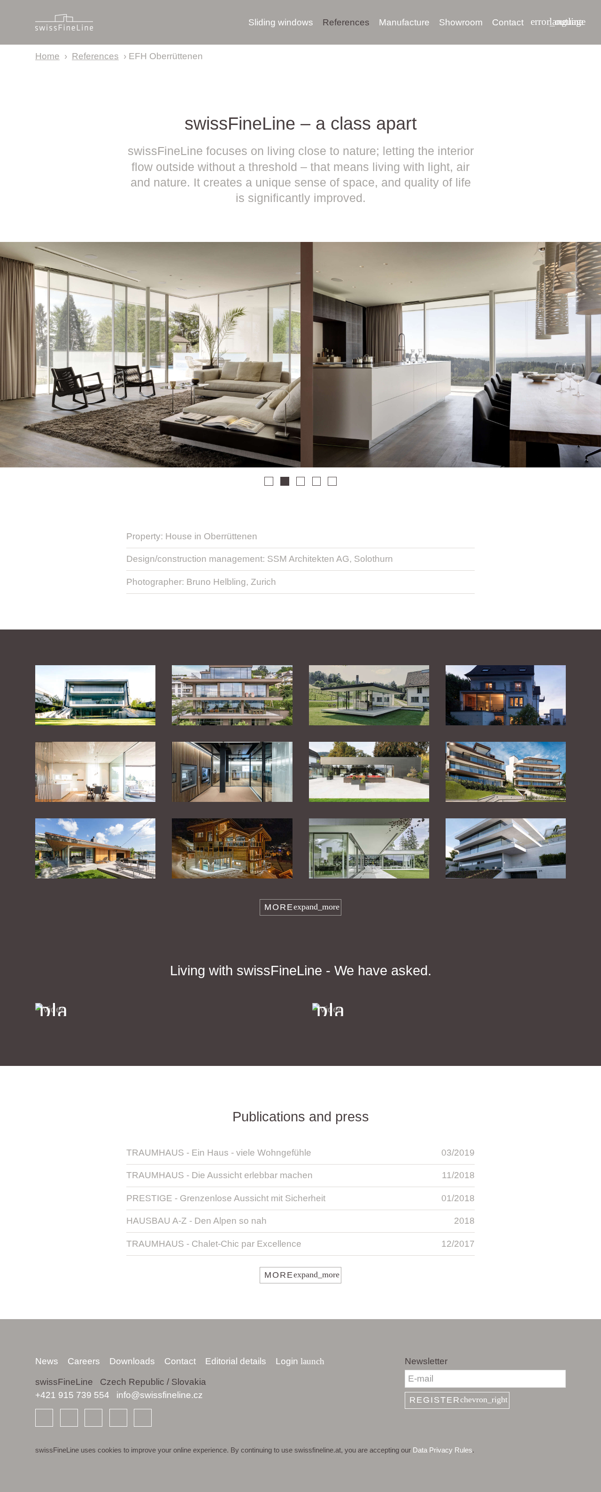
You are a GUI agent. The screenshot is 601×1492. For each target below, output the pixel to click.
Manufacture (404, 22)
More (301, 907)
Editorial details (235, 1361)
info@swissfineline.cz (159, 1395)
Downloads (132, 1361)
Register (458, 1400)
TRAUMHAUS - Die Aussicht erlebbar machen (300, 1175)
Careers (84, 1361)
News (46, 1361)
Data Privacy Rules (442, 1450)
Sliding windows (280, 22)
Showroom (461, 22)
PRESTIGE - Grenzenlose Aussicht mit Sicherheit (300, 1198)
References (346, 22)
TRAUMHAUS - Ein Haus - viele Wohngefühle (300, 1153)
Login (300, 1361)
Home (47, 56)
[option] (150, 354)
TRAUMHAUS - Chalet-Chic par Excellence (300, 1244)
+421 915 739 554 (72, 1395)
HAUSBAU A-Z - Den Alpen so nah (300, 1221)
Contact (508, 22)
